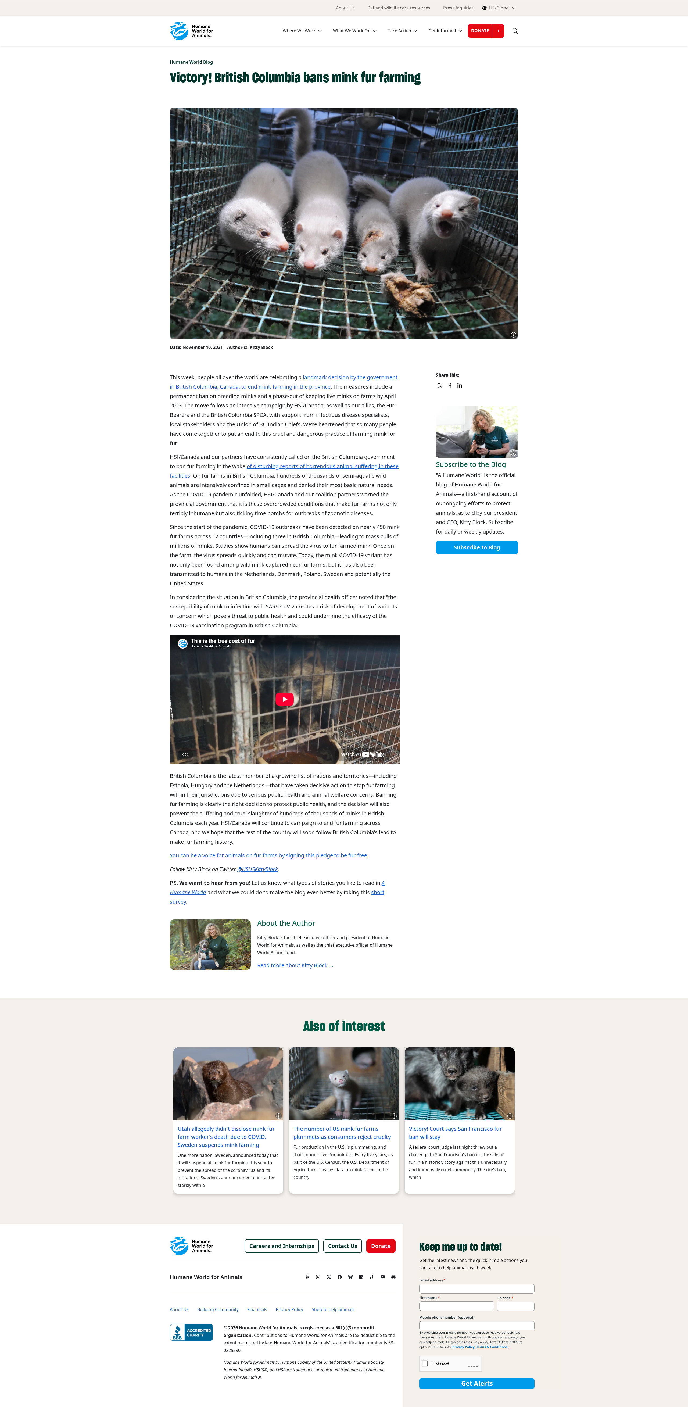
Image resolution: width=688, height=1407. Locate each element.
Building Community (218, 1309)
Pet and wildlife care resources (399, 8)
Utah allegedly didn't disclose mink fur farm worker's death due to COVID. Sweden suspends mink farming (226, 1137)
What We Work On (352, 31)
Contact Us (342, 1246)
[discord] (393, 1275)
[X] (441, 386)
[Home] (191, 1246)
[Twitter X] (329, 1275)
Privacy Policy (289, 1309)
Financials (257, 1309)
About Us (345, 8)
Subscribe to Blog (477, 547)
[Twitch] (307, 1275)
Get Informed (442, 31)
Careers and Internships (281, 1246)
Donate (480, 31)
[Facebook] (340, 1275)
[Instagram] (318, 1275)
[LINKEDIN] (460, 386)
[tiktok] (372, 1275)
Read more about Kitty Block (292, 965)
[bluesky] (350, 1275)
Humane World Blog (191, 62)
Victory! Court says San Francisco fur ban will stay (455, 1133)
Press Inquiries (458, 8)
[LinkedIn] (361, 1275)
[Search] (511, 31)
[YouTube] (383, 1275)
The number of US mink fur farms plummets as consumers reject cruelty (342, 1133)
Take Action (399, 31)
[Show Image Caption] (513, 335)
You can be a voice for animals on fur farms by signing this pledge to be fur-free (268, 855)
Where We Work (299, 31)
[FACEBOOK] (450, 386)
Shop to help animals (333, 1309)
